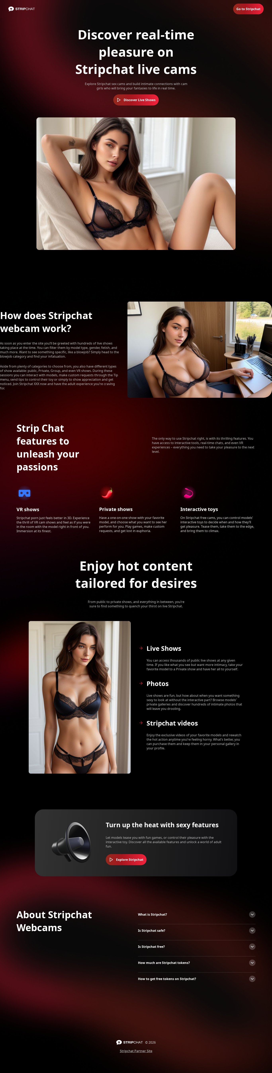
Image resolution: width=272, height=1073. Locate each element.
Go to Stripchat (248, 9)
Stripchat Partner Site (136, 1051)
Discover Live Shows (140, 100)
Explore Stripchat (129, 859)
